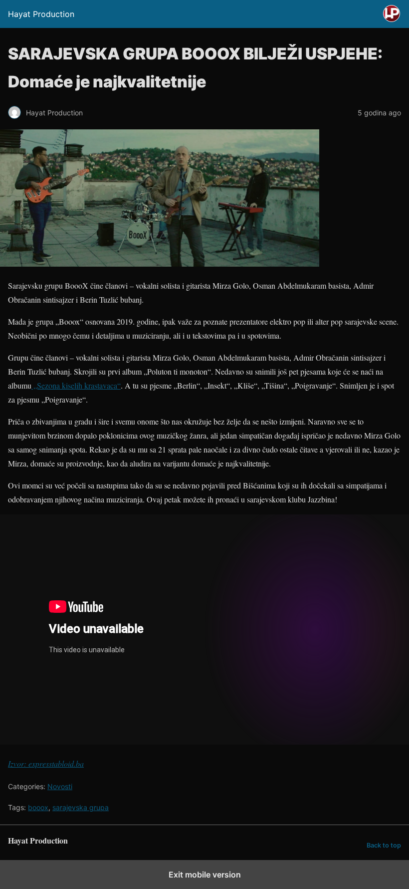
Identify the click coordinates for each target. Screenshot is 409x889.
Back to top (384, 845)
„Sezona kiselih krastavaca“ (76, 385)
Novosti (59, 786)
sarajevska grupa (80, 807)
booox (38, 807)
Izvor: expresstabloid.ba (46, 763)
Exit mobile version (205, 875)
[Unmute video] (204, 629)
